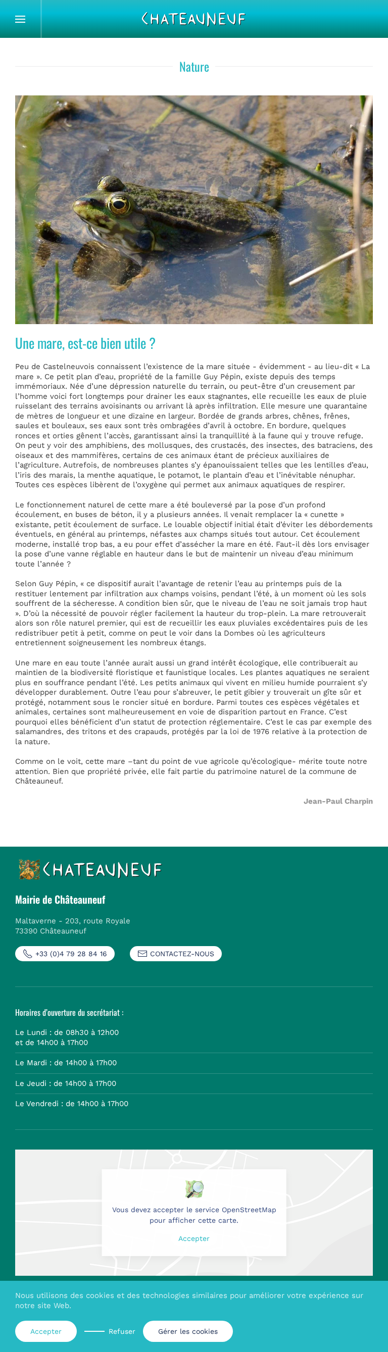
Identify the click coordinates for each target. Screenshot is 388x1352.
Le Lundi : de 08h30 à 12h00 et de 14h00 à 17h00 (67, 1037)
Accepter (194, 1238)
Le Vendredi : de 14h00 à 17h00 (71, 1103)
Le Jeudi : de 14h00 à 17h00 (65, 1083)
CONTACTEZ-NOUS (182, 954)
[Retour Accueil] (194, 19)
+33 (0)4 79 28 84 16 (71, 954)
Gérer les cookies (188, 1331)
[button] (20, 19)
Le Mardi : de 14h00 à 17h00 (66, 1062)
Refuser (122, 1331)
